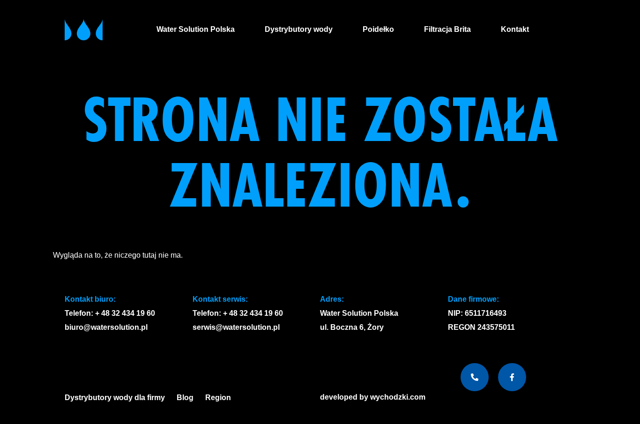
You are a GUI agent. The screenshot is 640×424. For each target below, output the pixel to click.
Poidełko (378, 29)
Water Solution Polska (195, 29)
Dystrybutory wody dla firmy (115, 398)
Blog (185, 398)
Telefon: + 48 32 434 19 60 (110, 313)
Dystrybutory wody (299, 29)
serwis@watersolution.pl (236, 327)
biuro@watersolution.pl (106, 327)
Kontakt (515, 29)
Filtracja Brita (447, 29)
